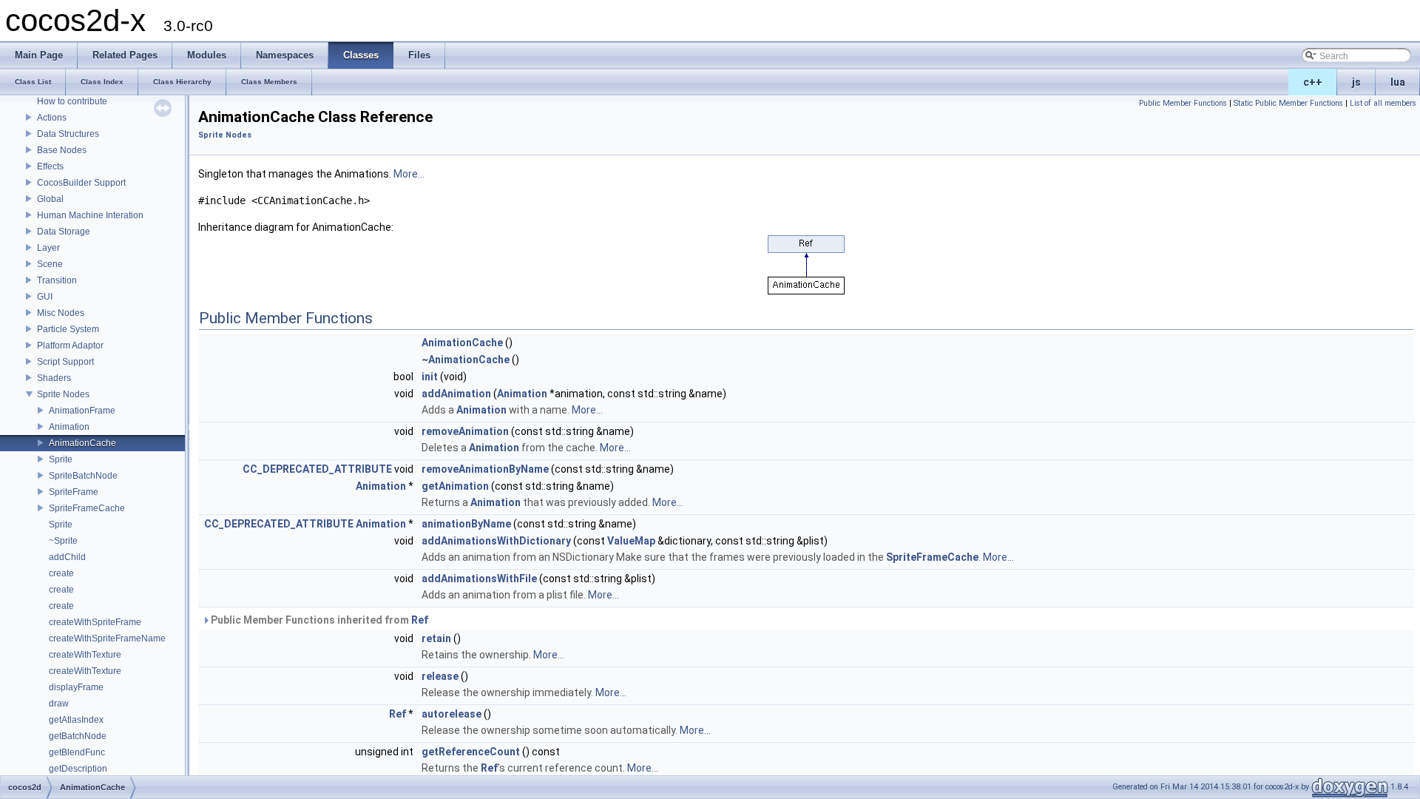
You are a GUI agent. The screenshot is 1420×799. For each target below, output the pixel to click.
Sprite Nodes (63, 394)
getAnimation (455, 486)
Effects (50, 166)
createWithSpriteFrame (95, 622)
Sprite (60, 459)
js (1356, 82)
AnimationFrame (82, 410)
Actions (52, 117)
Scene (50, 264)
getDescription (78, 768)
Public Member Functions (1183, 103)
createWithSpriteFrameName (107, 638)
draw (59, 703)
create (61, 573)
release (440, 676)
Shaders (54, 378)
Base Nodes (62, 150)
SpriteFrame (73, 492)
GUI (45, 296)
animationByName (466, 524)
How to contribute (72, 101)
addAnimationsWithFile (479, 578)
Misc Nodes (60, 313)
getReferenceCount (471, 752)
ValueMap (631, 541)
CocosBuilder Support (81, 183)
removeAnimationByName (485, 469)
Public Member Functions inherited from (318, 620)
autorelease (451, 714)
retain (436, 638)
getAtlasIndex (76, 720)
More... (409, 174)
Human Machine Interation (90, 215)
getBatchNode (77, 736)
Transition (57, 280)
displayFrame (76, 687)
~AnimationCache (466, 359)
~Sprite (63, 541)
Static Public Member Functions (1288, 103)
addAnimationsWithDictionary (496, 541)
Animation (69, 427)
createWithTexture (85, 655)
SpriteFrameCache (87, 508)
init (430, 376)
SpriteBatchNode (83, 476)
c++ (1312, 82)
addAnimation (456, 394)
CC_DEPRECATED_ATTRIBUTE (317, 469)
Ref (419, 620)
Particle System (68, 329)
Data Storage (63, 231)
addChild (67, 557)
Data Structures (68, 134)
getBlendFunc (77, 752)
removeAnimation (465, 431)
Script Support (65, 362)
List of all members (1383, 103)
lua (1397, 82)
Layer (48, 248)
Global (50, 199)
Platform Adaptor (70, 345)
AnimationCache (82, 443)
